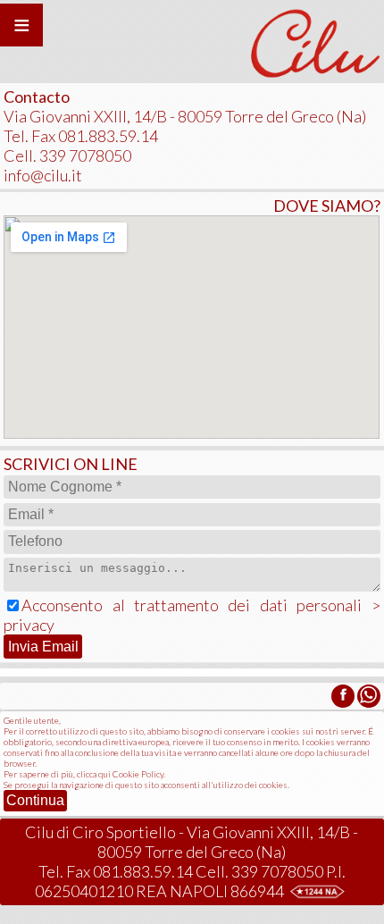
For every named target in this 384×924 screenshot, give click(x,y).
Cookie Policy (138, 774)
